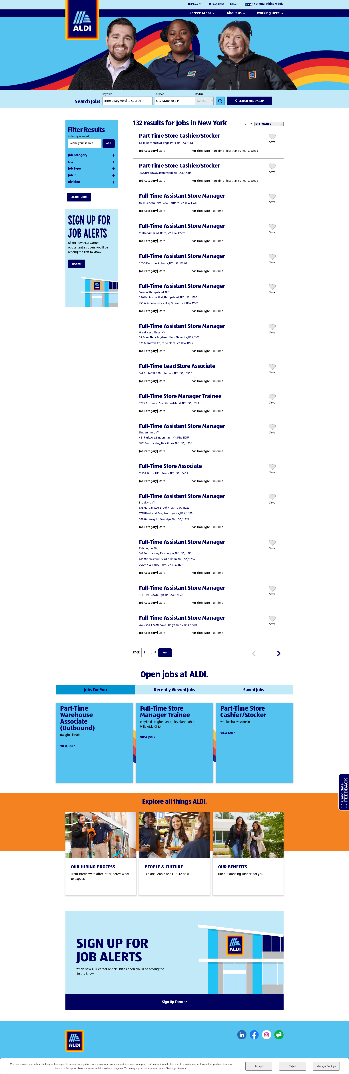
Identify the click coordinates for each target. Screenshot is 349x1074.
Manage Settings (326, 1066)
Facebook (254, 1035)
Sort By (246, 124)
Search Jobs (220, 101)
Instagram (266, 1035)
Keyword (107, 94)
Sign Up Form (172, 1002)
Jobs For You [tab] (95, 690)
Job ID (72, 175)
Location (159, 94)
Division (74, 182)
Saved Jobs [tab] (253, 690)
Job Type (74, 168)
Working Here (268, 13)
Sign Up (76, 263)
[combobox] (175, 101)
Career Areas (200, 13)
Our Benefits (232, 867)
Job (196, 4)
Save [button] (272, 142)
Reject (292, 1066)
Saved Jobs (218, 4)
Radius (199, 94)
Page (136, 652)
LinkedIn (241, 1035)
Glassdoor (279, 1035)
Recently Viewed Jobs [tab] (174, 690)
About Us (234, 13)
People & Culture (164, 867)
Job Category (77, 155)
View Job (66, 746)
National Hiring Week (268, 4)
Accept (259, 1066)
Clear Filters (79, 197)
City (70, 162)
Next (280, 652)
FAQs (235, 4)
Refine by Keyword (78, 136)
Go (165, 652)
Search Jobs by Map (251, 101)
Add (108, 143)
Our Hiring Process (93, 867)
